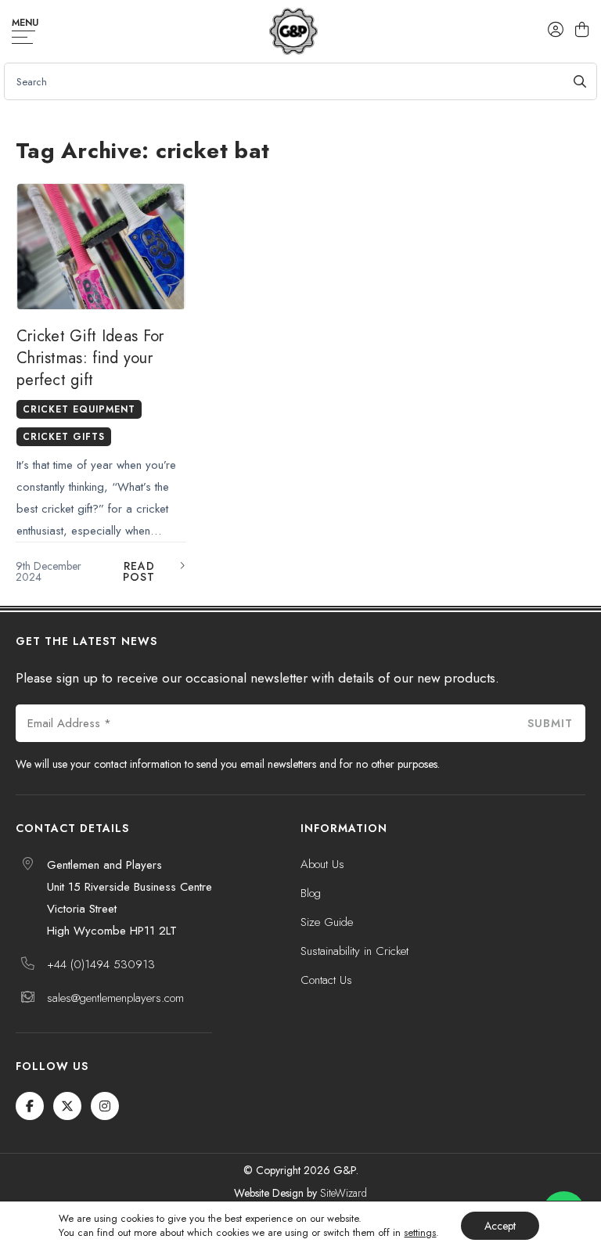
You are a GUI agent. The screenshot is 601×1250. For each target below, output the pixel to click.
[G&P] (293, 31)
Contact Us (326, 980)
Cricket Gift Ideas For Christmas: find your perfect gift (90, 358)
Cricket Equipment (79, 409)
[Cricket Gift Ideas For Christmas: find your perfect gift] (100, 246)
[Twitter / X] (67, 1106)
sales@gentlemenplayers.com (115, 998)
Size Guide (326, 922)
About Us (322, 864)
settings (420, 1233)
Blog (310, 893)
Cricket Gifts (64, 437)
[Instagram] (105, 1106)
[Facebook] (30, 1106)
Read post (139, 571)
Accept (500, 1226)
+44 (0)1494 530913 (101, 964)
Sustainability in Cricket (354, 951)
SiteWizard (343, 1193)
